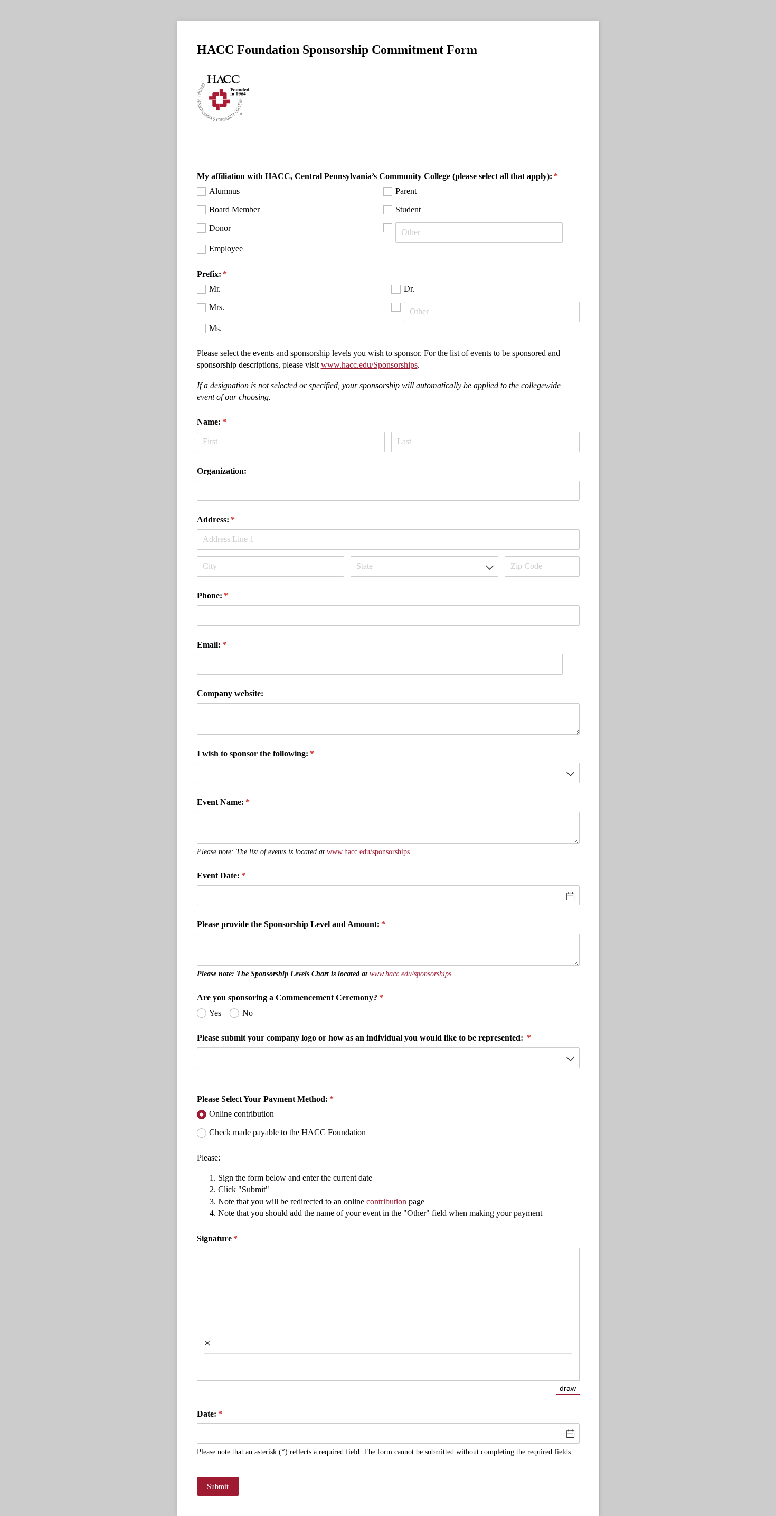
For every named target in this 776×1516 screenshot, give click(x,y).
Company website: (230, 693)
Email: (227, 644)
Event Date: (236, 875)
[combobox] (424, 566)
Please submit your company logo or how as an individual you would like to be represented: (379, 1037)
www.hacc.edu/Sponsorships (369, 364)
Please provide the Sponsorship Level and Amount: (306, 924)
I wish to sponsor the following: (271, 753)
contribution (386, 1201)
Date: (225, 1413)
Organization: (222, 470)
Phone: (228, 595)
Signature (232, 1238)
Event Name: (238, 802)
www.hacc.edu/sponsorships (368, 852)
